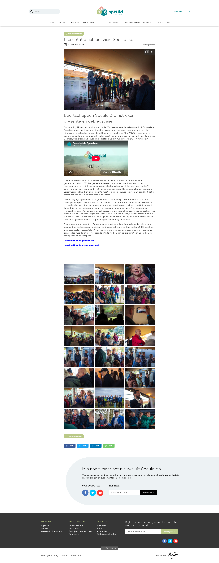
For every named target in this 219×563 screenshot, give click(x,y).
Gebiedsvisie (113, 22)
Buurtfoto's (164, 22)
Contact (188, 11)
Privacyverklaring (49, 556)
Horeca (100, 529)
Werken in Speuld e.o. (51, 532)
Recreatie (74, 534)
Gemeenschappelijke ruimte (138, 22)
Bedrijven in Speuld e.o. (80, 532)
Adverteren (177, 11)
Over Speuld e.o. (77, 526)
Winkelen (101, 526)
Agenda (75, 22)
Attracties (102, 532)
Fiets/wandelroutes (106, 534)
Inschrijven (148, 492)
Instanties (74, 529)
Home (51, 22)
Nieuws (62, 22)
